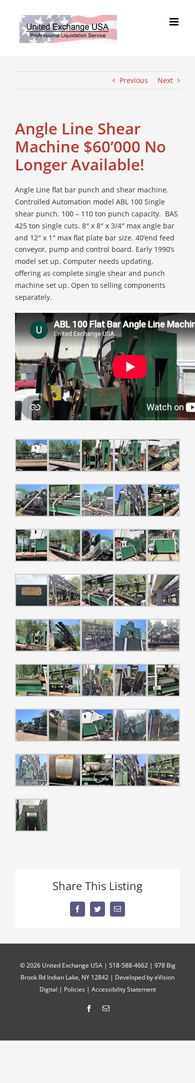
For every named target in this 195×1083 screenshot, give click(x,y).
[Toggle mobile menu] (175, 21)
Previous (134, 80)
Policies (74, 989)
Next (165, 80)
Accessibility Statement (124, 989)
